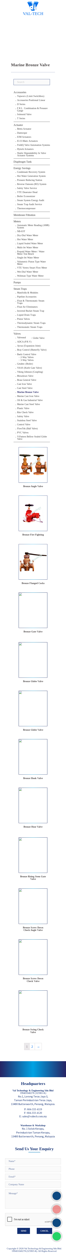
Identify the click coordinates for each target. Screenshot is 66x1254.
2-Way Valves (27, 357)
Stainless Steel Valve (27, 420)
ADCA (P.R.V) (24, 342)
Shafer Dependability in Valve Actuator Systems (31, 154)
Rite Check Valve (25, 412)
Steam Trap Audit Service (29, 204)
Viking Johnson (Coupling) (30, 372)
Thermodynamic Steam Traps (31, 323)
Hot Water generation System (31, 176)
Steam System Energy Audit (30, 200)
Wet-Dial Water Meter (27, 272)
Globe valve (39, 338)
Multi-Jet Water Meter (27, 247)
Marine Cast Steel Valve (28, 404)
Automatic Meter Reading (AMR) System (33, 226)
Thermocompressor (26, 208)
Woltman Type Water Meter (30, 276)
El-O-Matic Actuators (27, 141)
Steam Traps (20, 288)
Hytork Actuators (25, 149)
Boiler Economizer (26, 196)
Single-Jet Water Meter (28, 258)
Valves (17, 333)
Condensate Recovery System (31, 172)
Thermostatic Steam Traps (29, 327)
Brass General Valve (26, 380)
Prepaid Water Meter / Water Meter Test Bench (31, 252)
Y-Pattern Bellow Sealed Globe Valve (32, 438)
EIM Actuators (24, 137)
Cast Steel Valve (24, 388)
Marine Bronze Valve (28, 392)
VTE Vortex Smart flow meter (32, 268)
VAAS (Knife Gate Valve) (29, 368)
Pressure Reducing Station (29, 180)
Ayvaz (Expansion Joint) (29, 346)
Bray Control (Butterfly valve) (32, 350)
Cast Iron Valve (24, 384)
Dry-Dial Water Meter (27, 235)
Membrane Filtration (24, 215)
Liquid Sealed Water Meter (30, 243)
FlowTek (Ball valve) (27, 428)
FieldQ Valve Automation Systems (33, 145)
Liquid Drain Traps (26, 315)
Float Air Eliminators (27, 307)
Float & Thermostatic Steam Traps (30, 302)
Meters (17, 221)
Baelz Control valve (26, 354)
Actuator (18, 125)
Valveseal (21, 337)
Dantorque (22, 133)
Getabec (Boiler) (25, 364)
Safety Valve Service (27, 188)
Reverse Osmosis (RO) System (31, 184)
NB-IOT (21, 231)
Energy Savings (22, 168)
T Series (21, 118)
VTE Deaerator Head (27, 192)
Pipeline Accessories (26, 297)
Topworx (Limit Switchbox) (30, 96)
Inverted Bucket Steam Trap (30, 311)
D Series (21, 104)
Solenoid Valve (24, 114)
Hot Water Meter (25, 239)
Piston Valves (23, 319)
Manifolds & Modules (27, 293)
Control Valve (23, 424)
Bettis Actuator (24, 129)
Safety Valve (23, 416)
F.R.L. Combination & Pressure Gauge (32, 109)
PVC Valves (22, 432)
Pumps (17, 282)
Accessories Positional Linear (31, 100)
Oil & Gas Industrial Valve (30, 400)
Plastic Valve (23, 408)
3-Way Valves (27, 360)
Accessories (20, 92)
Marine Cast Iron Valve (28, 396)
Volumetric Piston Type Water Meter (31, 263)
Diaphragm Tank (23, 161)
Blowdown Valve (25, 376)
